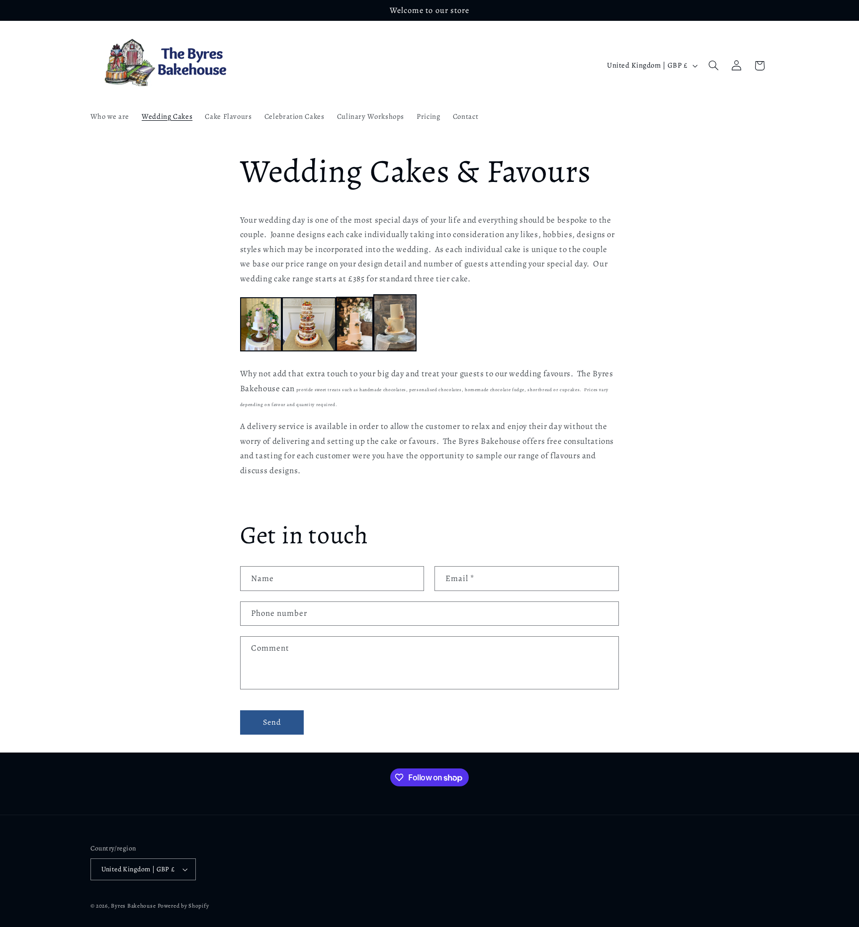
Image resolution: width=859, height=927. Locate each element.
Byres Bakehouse (133, 906)
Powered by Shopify (183, 906)
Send (272, 722)
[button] (713, 65)
